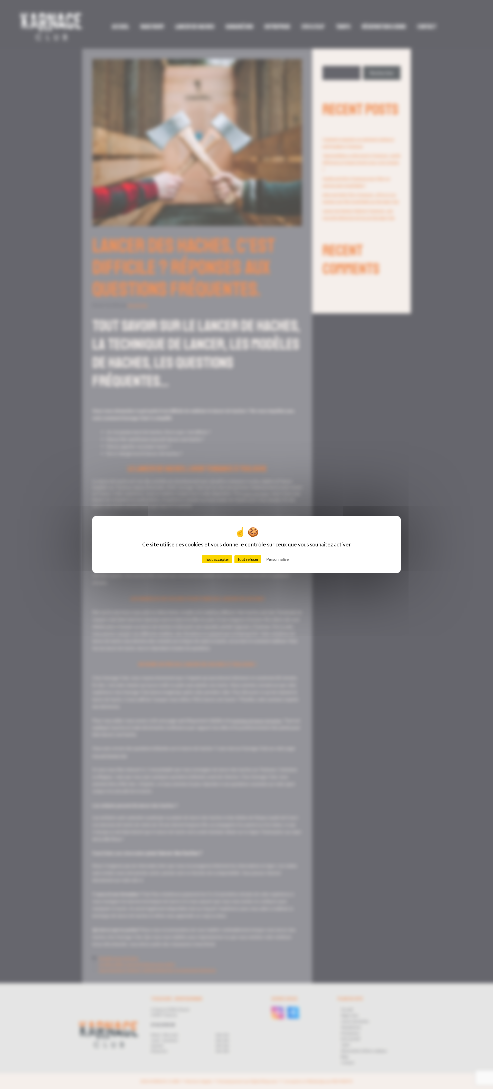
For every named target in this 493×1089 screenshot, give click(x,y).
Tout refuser (248, 559)
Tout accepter (217, 559)
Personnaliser (278, 559)
